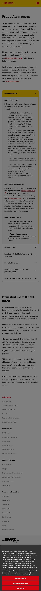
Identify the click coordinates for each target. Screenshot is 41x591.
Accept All (20, 588)
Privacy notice (23, 574)
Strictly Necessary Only (20, 583)
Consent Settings (20, 578)
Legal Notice (31, 574)
